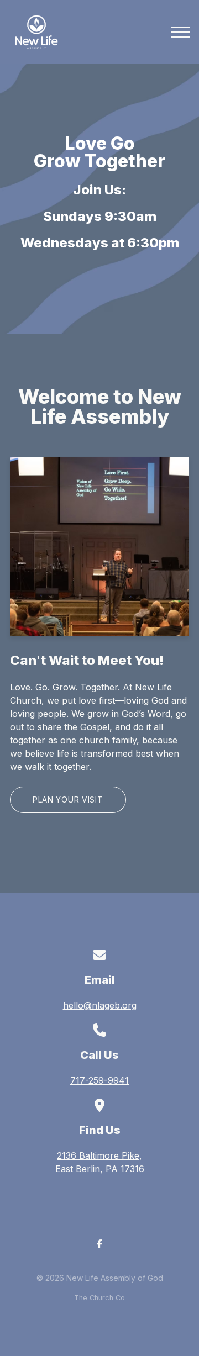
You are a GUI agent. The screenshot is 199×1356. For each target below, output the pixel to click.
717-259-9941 (99, 1080)
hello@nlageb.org (100, 1005)
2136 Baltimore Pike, (99, 1162)
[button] (180, 32)
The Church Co (99, 1298)
